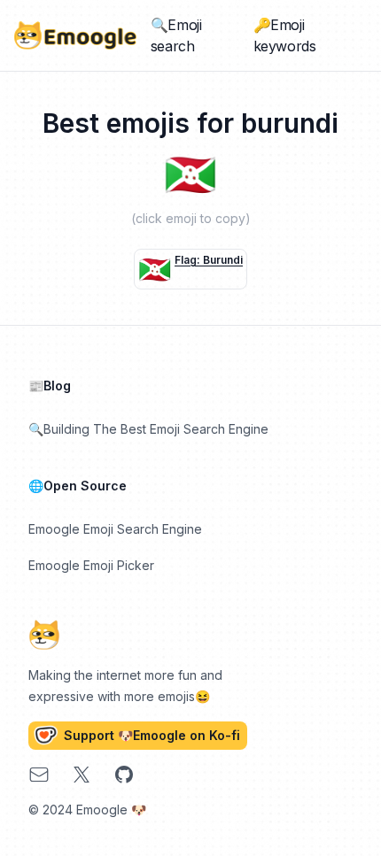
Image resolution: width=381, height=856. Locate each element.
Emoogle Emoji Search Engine (115, 528)
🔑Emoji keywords (284, 35)
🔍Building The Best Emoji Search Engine (148, 428)
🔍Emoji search (176, 35)
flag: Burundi (209, 259)
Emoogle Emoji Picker (91, 565)
